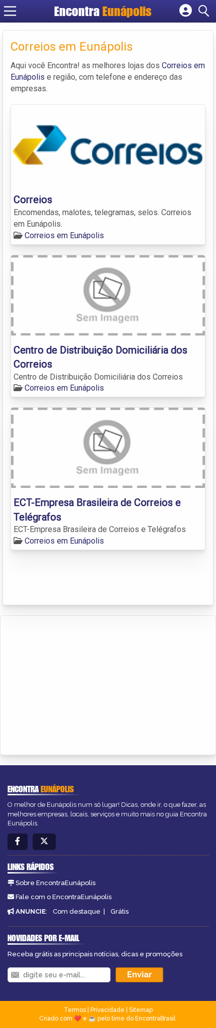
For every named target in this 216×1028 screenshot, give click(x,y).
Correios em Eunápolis (64, 235)
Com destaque (76, 911)
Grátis (120, 911)
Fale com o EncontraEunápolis (64, 897)
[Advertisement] (83, 683)
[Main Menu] (10, 11)
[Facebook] (18, 841)
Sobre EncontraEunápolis (55, 883)
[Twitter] (44, 841)
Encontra (103, 11)
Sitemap (141, 1009)
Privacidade (107, 1009)
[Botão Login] (185, 11)
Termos (75, 1009)
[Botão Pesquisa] (205, 11)
